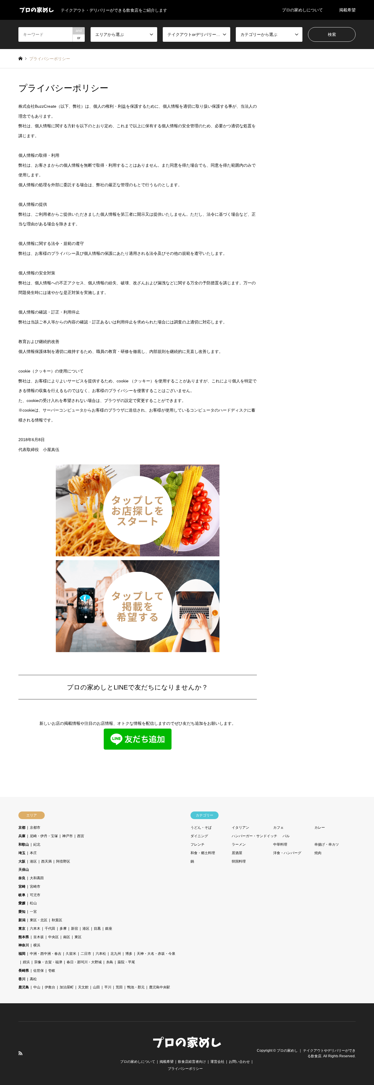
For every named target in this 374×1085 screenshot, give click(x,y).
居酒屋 (237, 853)
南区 (66, 937)
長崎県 (23, 971)
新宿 (74, 928)
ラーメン (239, 844)
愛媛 (21, 903)
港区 (33, 861)
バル (286, 836)
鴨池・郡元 (136, 987)
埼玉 (21, 853)
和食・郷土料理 (203, 853)
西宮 (80, 836)
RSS (20, 1053)
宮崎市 (35, 886)
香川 (21, 979)
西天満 (46, 861)
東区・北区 (38, 920)
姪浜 (26, 962)
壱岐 (51, 971)
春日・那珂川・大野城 (84, 962)
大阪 (21, 861)
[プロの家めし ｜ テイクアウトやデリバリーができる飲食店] (187, 1048)
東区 (78, 937)
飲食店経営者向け (192, 1062)
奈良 (21, 878)
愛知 (21, 912)
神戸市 (67, 836)
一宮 (33, 912)
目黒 (97, 928)
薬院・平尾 (126, 962)
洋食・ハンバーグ (287, 853)
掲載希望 (347, 10)
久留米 (71, 954)
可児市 (35, 895)
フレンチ (198, 844)
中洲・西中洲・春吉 (45, 954)
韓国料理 (239, 861)
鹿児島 (23, 987)
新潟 (21, 920)
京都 (21, 827)
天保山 (23, 870)
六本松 (101, 954)
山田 (96, 987)
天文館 (83, 987)
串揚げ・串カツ (326, 844)
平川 (107, 987)
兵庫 (21, 836)
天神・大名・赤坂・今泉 (156, 954)
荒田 (119, 987)
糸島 (109, 962)
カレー (319, 827)
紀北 (36, 844)
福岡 (21, 954)
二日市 (86, 954)
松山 (33, 903)
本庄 (33, 853)
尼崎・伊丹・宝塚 (44, 836)
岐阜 (21, 895)
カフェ (278, 827)
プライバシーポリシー (185, 1069)
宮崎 (21, 886)
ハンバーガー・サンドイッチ (254, 836)
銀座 (108, 928)
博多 (128, 954)
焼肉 (317, 853)
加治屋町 (67, 987)
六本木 (35, 928)
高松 (33, 979)
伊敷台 (50, 987)
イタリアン (240, 827)
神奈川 (23, 945)
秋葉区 (57, 920)
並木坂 (38, 937)
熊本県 (23, 937)
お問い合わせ (239, 1062)
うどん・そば (201, 827)
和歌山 (23, 844)
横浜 (36, 945)
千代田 (50, 928)
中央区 (53, 937)
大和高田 (37, 878)
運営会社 (217, 1062)
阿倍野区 (63, 861)
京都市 (35, 827)
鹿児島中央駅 (159, 987)
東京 (21, 928)
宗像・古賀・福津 (48, 962)
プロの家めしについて (302, 10)
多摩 (63, 928)
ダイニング (199, 836)
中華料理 (280, 844)
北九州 (115, 954)
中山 (36, 987)
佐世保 (38, 971)
